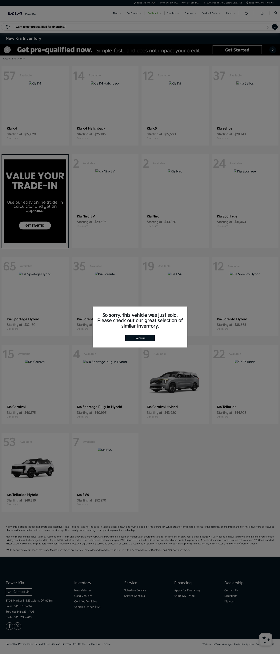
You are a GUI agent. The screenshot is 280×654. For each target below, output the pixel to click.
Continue (140, 338)
